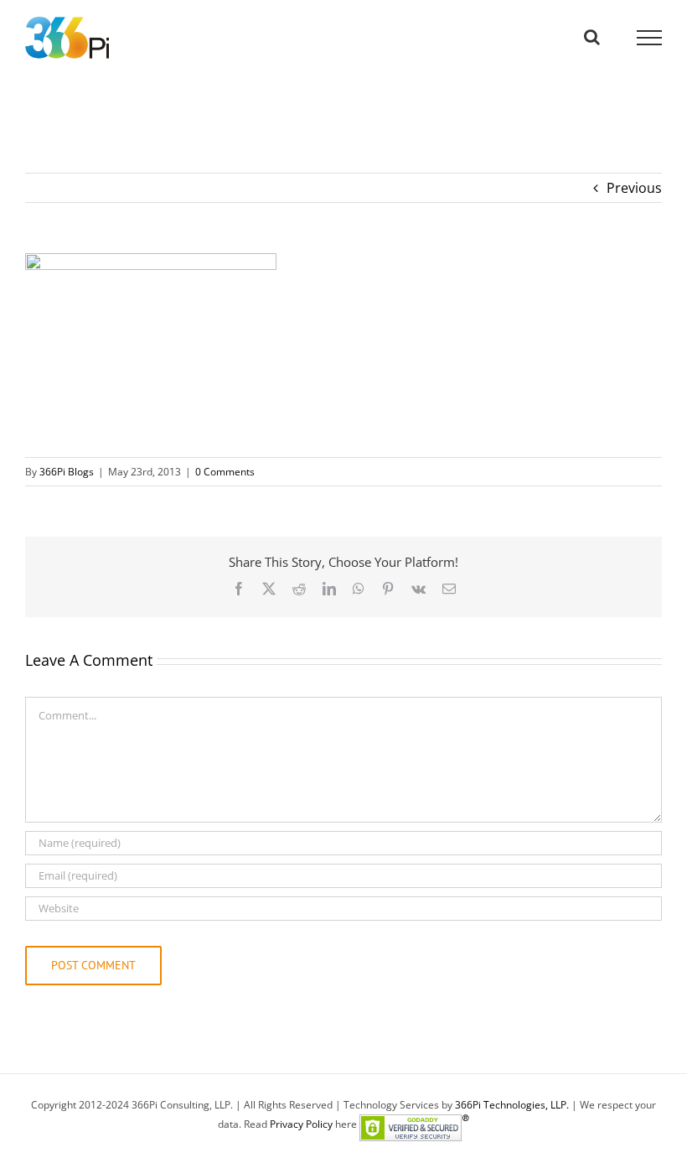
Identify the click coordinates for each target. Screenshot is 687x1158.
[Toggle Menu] (649, 37)
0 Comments (225, 472)
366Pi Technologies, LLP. (513, 1105)
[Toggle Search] (592, 37)
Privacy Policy (301, 1124)
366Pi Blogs (66, 472)
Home (40, 110)
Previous (634, 188)
